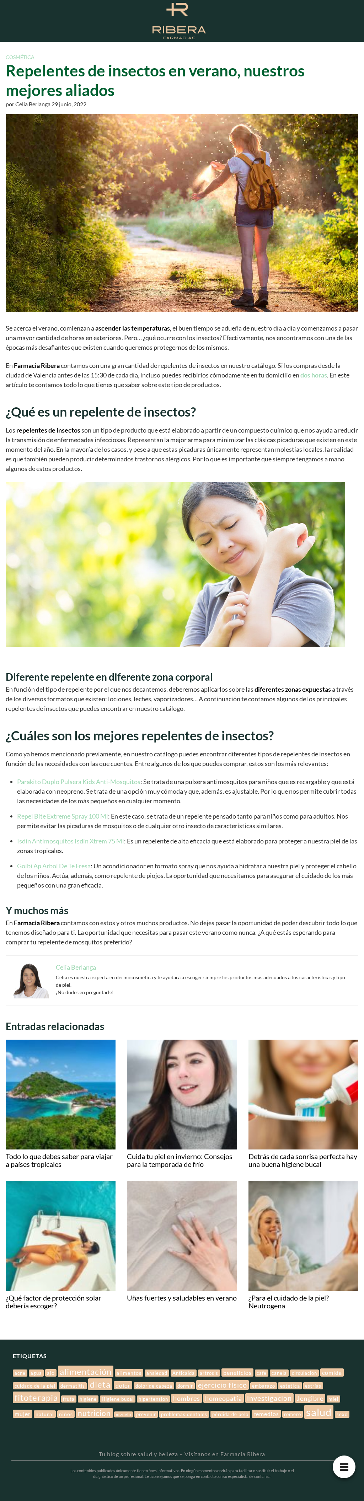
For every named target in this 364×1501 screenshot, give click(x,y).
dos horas (313, 375)
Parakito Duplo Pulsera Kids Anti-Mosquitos (78, 782)
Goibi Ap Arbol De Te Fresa (54, 866)
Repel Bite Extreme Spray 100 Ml (62, 816)
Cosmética (20, 57)
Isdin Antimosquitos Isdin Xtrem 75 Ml (70, 841)
